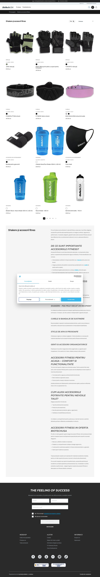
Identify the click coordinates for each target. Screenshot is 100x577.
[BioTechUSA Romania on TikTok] (66, 558)
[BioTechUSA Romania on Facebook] (33, 558)
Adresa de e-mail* (37, 507)
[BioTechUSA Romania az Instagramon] (40, 558)
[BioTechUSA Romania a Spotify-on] (53, 558)
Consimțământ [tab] (28, 281)
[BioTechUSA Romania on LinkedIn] (59, 558)
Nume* (35, 500)
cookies (31, 574)
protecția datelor (23, 574)
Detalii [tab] (50, 281)
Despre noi (77, 537)
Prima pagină (12, 12)
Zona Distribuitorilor (52, 548)
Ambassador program (91, 3)
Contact (49, 537)
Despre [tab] (72, 281)
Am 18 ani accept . (48, 513)
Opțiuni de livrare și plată (53, 540)
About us (81, 3)
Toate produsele (24, 543)
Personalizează (49, 299)
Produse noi (23, 540)
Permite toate (71, 299)
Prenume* (54, 500)
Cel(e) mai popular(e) (25, 537)
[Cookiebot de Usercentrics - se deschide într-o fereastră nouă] (75, 276)
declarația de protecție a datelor (52, 513)
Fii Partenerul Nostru (52, 545)
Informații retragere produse (54, 543)
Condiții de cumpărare (85, 574)
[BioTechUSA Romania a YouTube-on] (46, 558)
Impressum (77, 540)
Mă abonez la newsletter (41, 516)
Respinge (29, 299)
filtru (71, 21)
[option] (7, 64)
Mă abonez (50, 521)
